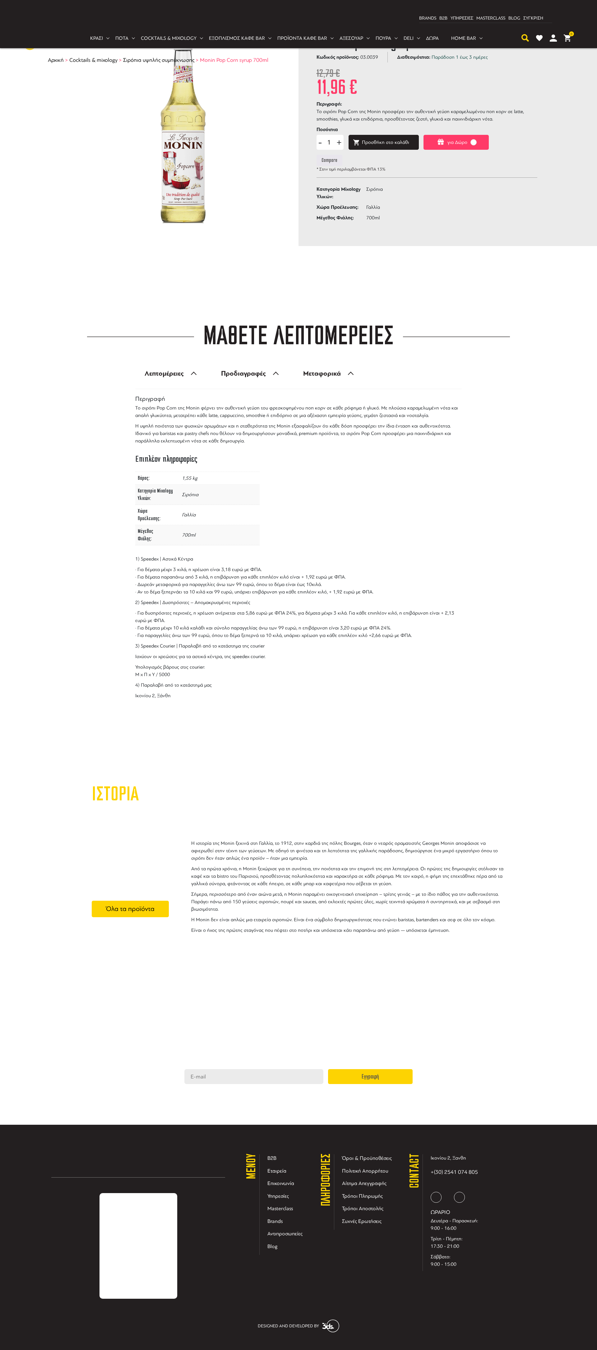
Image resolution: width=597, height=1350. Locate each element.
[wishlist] (539, 38)
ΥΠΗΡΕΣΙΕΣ (462, 18)
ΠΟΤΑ (121, 38)
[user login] (553, 38)
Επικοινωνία (280, 1183)
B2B (443, 18)
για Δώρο (457, 142)
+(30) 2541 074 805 (454, 1172)
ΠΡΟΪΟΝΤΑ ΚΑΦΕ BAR (302, 38)
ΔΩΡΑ (432, 38)
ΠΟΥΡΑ (383, 38)
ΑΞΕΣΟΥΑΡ (351, 38)
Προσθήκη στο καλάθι (385, 142)
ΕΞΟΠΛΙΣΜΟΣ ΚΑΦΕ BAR (237, 38)
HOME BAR (463, 38)
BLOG (514, 18)
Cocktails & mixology (93, 60)
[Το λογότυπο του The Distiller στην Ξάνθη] (294, 18)
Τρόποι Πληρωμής (362, 1196)
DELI (409, 38)
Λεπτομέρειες (164, 373)
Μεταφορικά (322, 373)
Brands (275, 1221)
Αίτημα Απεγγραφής (364, 1183)
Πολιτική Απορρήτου (365, 1171)
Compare (329, 160)
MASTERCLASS (490, 18)
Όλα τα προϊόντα (130, 909)
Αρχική (56, 60)
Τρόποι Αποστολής (362, 1208)
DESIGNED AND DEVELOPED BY (288, 1326)
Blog (272, 1246)
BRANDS (427, 18)
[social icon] (436, 1197)
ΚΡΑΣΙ (96, 38)
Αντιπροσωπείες (285, 1234)
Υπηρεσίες (278, 1196)
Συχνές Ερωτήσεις (362, 1221)
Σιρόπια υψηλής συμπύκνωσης (158, 60)
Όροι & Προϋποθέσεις (367, 1158)
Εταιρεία (276, 1171)
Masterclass (280, 1208)
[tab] (168, 373)
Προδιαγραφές (243, 373)
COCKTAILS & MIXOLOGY (169, 38)
